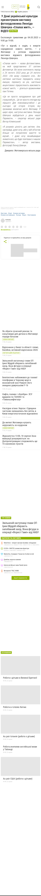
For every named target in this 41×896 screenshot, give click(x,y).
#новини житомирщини (8, 215)
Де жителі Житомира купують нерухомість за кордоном (16, 424)
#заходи (18, 215)
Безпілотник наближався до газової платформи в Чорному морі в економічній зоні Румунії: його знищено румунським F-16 (19, 381)
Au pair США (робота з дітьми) (17, 778)
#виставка (4, 213)
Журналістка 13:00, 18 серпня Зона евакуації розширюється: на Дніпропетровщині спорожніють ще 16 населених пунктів (19, 440)
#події (10, 213)
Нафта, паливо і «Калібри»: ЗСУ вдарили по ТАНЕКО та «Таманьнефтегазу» (17, 397)
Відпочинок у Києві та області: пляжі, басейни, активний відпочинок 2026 (20, 348)
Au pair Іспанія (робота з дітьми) (19, 736)
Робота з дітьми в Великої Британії (20, 677)
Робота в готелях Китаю (14, 707)
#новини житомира (19, 213)
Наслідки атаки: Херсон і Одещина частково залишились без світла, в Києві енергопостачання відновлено (20, 411)
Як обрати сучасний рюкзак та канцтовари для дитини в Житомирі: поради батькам (20, 334)
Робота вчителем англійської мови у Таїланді (20, 748)
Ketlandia (8, 220)
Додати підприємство (20, 578)
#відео (24, 215)
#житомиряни (31, 215)
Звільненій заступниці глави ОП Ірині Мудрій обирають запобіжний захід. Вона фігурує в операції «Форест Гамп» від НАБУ (19, 364)
